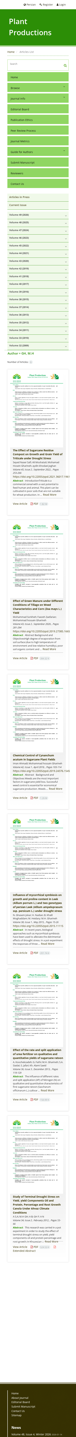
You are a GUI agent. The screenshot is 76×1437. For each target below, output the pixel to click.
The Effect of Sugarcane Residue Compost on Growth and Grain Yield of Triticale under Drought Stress (37, 454)
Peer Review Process (23, 130)
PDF (40, 503)
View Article (20, 503)
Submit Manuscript (22, 162)
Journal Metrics (20, 141)
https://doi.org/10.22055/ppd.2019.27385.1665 (41, 631)
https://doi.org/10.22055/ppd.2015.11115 (38, 926)
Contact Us (17, 184)
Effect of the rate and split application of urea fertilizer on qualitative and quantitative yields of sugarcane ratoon (38, 1054)
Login (62, 4)
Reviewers (17, 173)
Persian (31, 4)
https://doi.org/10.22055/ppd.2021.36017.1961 (41, 476)
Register (47, 4)
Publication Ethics (22, 120)
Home (11, 52)
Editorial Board (20, 109)
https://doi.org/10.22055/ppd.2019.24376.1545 (41, 771)
